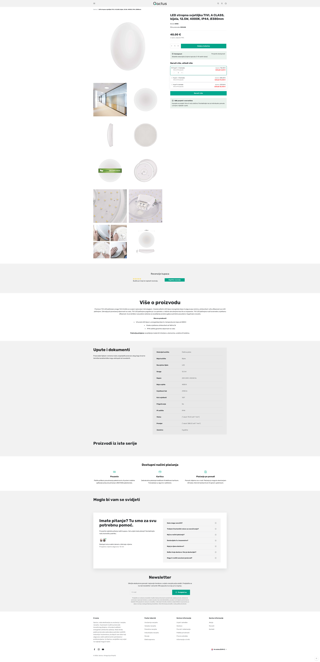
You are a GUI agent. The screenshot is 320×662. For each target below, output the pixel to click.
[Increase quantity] (182, 73)
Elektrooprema (149, 639)
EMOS (176, 24)
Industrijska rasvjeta (151, 633)
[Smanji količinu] (171, 46)
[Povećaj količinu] (178, 46)
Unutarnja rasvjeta (151, 622)
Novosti (211, 626)
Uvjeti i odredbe (182, 622)
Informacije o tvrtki (183, 639)
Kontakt (211, 629)
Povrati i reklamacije (183, 629)
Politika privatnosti (183, 633)
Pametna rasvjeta (150, 629)
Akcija (211, 622)
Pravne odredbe (182, 636)
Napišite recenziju (175, 280)
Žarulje (146, 636)
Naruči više (198, 93)
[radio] (198, 70)
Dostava (179, 626)
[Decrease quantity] (174, 73)
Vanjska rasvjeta (150, 626)
